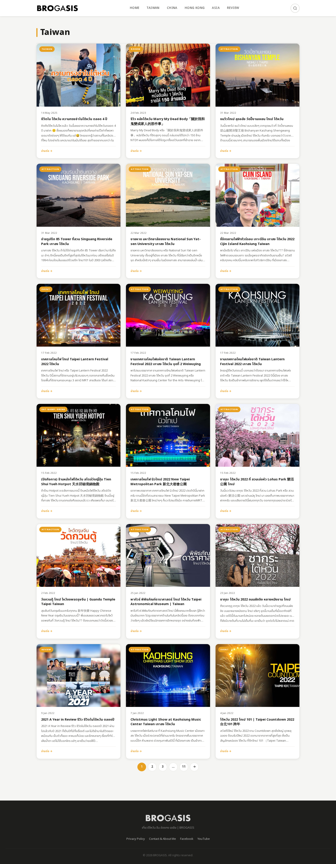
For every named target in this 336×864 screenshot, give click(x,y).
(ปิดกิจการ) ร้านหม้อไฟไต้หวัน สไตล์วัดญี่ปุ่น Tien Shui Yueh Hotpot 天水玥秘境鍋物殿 (76, 482)
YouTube (203, 839)
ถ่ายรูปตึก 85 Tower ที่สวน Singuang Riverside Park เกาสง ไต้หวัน (76, 241)
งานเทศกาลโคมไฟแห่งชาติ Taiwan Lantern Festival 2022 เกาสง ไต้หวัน (252, 361)
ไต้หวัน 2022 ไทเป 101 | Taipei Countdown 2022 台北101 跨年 (257, 722)
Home (134, 8)
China (172, 8)
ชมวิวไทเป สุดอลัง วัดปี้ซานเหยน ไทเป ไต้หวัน (251, 119)
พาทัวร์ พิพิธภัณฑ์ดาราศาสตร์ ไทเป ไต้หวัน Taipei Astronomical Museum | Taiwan (166, 602)
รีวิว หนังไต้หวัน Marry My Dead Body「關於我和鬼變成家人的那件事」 (168, 121)
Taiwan (153, 8)
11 (184, 766)
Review (233, 8)
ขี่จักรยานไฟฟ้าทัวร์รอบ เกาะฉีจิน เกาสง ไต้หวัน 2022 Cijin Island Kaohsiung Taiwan (257, 241)
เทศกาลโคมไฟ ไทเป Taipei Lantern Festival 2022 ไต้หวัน (74, 361)
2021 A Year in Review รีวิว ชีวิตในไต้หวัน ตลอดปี (77, 719)
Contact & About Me (162, 839)
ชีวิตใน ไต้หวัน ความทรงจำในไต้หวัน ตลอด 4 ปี (74, 119)
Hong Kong (195, 8)
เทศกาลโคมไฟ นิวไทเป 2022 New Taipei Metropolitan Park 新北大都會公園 (160, 482)
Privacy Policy (135, 839)
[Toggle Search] (295, 8)
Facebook (186, 839)
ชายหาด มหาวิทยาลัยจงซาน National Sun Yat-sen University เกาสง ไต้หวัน (166, 241)
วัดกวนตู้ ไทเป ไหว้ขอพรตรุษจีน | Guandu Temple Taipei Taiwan (78, 602)
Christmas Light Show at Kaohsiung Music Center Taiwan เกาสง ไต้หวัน (166, 722)
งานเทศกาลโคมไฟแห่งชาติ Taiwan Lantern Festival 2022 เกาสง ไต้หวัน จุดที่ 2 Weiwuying (166, 361)
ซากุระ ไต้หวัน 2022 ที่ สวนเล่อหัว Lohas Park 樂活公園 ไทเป (257, 482)
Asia (216, 8)
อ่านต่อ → (46, 151)
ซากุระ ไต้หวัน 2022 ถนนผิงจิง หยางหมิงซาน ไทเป (255, 599)
